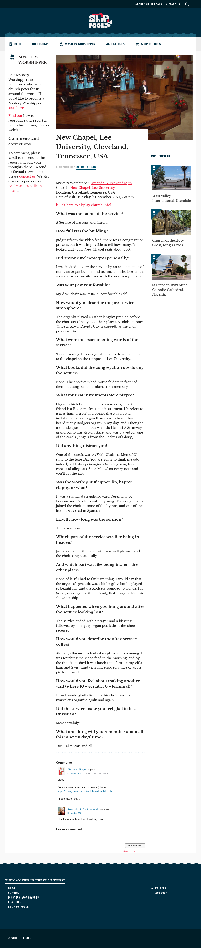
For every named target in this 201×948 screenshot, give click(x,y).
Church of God (86, 167)
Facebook (160, 893)
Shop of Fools (151, 44)
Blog (17, 44)
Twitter (160, 888)
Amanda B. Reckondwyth (111, 183)
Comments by (129, 851)
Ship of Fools (100, 20)
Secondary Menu (194, 4)
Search (187, 4)
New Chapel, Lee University (92, 188)
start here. (16, 108)
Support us (172, 4)
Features (118, 44)
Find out (15, 116)
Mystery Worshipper (80, 44)
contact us (27, 176)
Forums (42, 44)
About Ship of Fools (148, 4)
